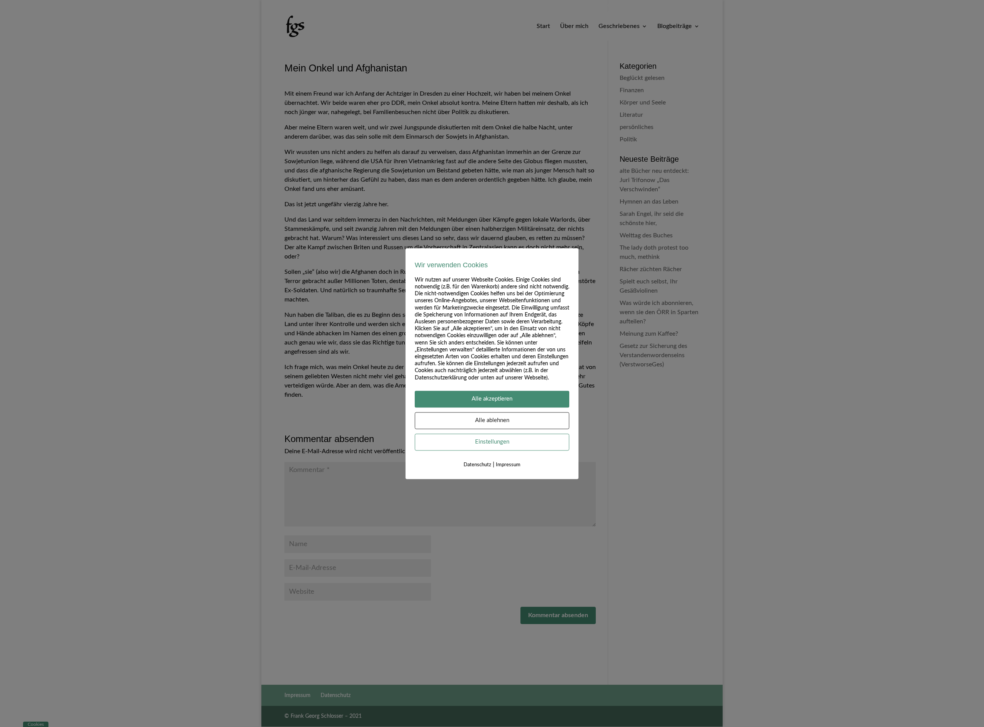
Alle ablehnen (492, 420)
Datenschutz (477, 464)
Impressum (508, 464)
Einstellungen (492, 442)
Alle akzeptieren (492, 399)
